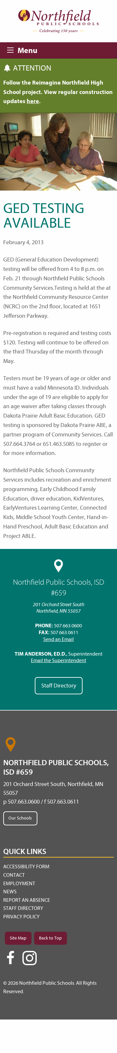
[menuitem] (58, 867)
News (10, 892)
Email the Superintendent (58, 660)
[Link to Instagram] (29, 958)
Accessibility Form (26, 867)
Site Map (18, 938)
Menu (12, 49)
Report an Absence (26, 900)
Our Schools (20, 818)
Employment (19, 883)
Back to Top (50, 938)
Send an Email (58, 639)
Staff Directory (58, 685)
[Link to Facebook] (10, 960)
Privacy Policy (21, 917)
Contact (14, 875)
